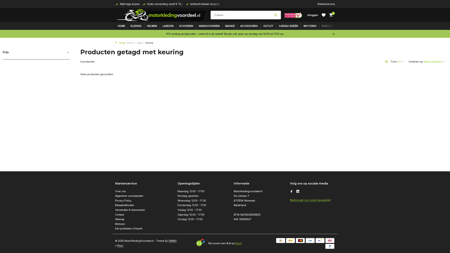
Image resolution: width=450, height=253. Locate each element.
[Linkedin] (297, 191)
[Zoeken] (275, 15)
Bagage (230, 25)
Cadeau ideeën (288, 25)
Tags (139, 42)
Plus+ (120, 245)
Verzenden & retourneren (130, 209)
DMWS (173, 240)
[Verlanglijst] (324, 15)
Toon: (394, 61)
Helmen (152, 25)
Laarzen (168, 25)
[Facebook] (291, 191)
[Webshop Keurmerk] (293, 15)
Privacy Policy (123, 200)
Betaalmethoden (124, 205)
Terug (121, 42)
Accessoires (249, 25)
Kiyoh (238, 243)
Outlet (268, 25)
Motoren (310, 25)
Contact (328, 25)
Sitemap (119, 219)
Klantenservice (326, 3)
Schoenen (186, 25)
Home (121, 25)
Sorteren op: (416, 61)
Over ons (120, 191)
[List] (386, 61)
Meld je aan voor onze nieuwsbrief (310, 200)
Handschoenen (209, 25)
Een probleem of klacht (128, 228)
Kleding (136, 25)
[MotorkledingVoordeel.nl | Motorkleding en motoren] (161, 15)
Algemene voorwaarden (129, 195)
